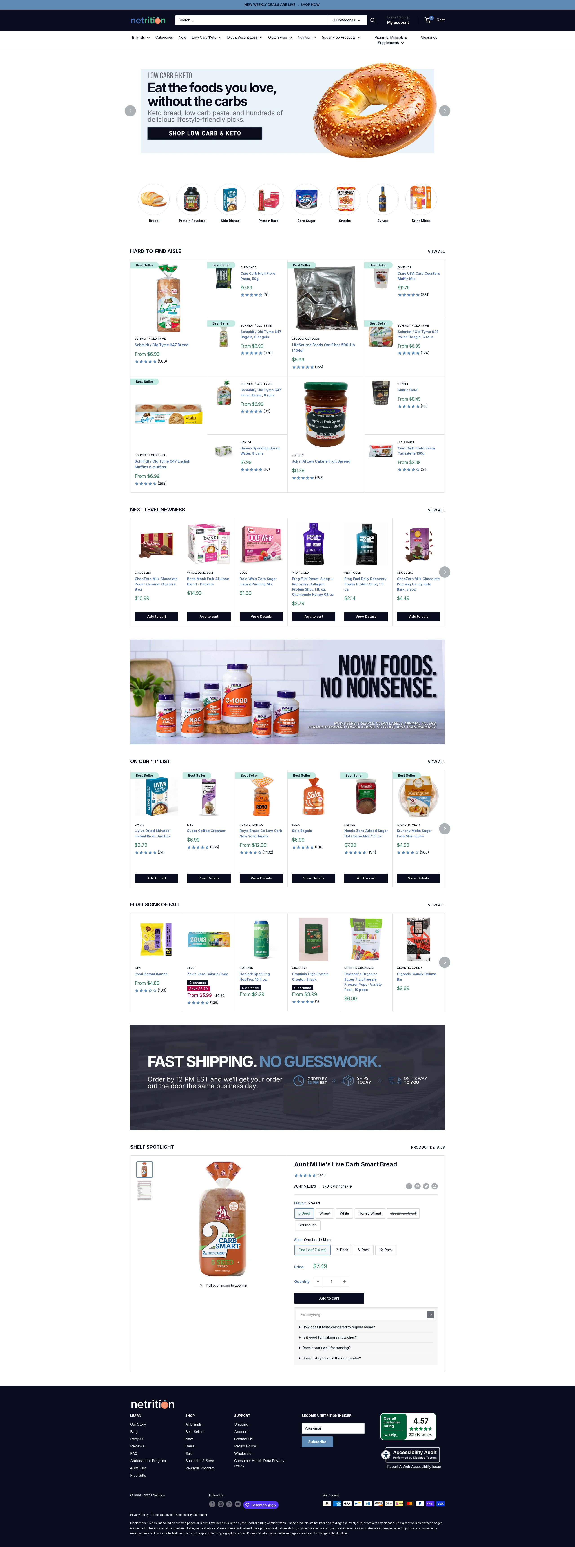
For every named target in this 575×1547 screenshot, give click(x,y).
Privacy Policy (139, 1514)
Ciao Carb (249, 267)
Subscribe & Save (199, 1460)
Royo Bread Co (251, 825)
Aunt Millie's (305, 1186)
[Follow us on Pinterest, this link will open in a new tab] (229, 1504)
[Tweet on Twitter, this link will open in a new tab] (426, 1186)
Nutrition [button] (304, 37)
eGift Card (138, 1468)
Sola (296, 825)
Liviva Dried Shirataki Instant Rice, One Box (153, 833)
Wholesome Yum (200, 573)
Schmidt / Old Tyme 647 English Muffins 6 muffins (162, 464)
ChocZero (143, 573)
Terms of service (162, 1514)
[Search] (372, 20)
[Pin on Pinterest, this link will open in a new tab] (417, 1186)
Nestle (349, 825)
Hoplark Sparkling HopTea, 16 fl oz (255, 976)
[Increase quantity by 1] (344, 1281)
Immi (138, 968)
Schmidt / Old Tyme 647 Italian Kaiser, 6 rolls (261, 392)
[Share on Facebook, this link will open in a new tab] (409, 1186)
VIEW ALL (437, 251)
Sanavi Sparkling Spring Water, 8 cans (261, 450)
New (182, 37)
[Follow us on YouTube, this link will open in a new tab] (238, 1504)
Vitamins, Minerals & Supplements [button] (391, 40)
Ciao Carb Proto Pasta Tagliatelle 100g (416, 450)
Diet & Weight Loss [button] (242, 37)
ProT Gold (300, 573)
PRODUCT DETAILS (428, 1147)
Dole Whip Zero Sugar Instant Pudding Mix (258, 581)
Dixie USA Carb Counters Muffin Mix (419, 276)
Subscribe (317, 1442)
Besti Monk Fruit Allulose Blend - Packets (208, 581)
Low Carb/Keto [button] (204, 37)
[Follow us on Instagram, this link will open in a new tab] (221, 1504)
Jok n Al (298, 455)
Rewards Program (200, 1468)
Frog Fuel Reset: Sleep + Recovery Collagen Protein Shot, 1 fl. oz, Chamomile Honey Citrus (313, 587)
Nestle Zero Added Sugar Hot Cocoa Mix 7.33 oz (366, 833)
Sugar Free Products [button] (339, 37)
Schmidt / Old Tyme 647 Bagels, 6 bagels (261, 334)
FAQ (133, 1453)
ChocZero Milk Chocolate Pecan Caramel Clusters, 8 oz (156, 584)
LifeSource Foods (306, 338)
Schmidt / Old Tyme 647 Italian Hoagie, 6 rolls (418, 334)
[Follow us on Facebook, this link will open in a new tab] (212, 1504)
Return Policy (245, 1446)
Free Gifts (138, 1475)
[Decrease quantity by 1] (318, 1281)
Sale (188, 1453)
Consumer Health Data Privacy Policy (259, 1463)
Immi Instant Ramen (151, 974)
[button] (435, 20)
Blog (134, 1431)
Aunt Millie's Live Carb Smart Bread (345, 1164)
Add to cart (156, 617)
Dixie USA (404, 267)
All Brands (193, 1424)
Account (241, 1431)
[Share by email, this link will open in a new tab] (434, 1186)
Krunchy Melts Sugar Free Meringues (414, 833)
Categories (164, 37)
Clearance (429, 37)
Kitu (190, 825)
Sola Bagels (302, 831)
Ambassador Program (148, 1460)
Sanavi (246, 442)
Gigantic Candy (409, 968)
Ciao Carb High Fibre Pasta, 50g (258, 276)
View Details (261, 617)
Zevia (191, 968)
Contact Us (243, 1439)
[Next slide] (444, 110)
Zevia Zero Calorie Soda (207, 974)
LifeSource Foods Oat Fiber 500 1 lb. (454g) (324, 348)
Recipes (136, 1439)
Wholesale (242, 1453)
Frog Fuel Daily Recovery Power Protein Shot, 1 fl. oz (365, 584)
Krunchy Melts (409, 825)
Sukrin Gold (407, 390)
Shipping (241, 1424)
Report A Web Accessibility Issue (414, 1466)
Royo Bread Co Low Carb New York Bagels (261, 833)
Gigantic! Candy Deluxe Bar (416, 976)
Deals (190, 1446)
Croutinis (299, 968)
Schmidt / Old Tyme (150, 338)
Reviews (137, 1446)
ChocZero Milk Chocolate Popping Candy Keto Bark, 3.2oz (418, 584)
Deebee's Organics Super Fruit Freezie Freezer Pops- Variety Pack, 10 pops (363, 982)
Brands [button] (138, 37)
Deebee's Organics (358, 968)
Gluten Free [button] (277, 37)
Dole (243, 573)
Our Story (138, 1424)
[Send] (430, 1314)
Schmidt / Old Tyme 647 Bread (161, 345)
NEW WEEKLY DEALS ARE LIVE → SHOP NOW (282, 4)
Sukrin (403, 384)
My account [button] (398, 22)
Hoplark (246, 968)
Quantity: (302, 1281)
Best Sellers (194, 1431)
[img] (144, 1169)
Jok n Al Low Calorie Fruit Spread (321, 461)
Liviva (139, 825)
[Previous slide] (130, 110)
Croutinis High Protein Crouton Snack (310, 976)
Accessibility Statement (191, 1514)
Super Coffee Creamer (206, 831)
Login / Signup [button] (398, 17)
